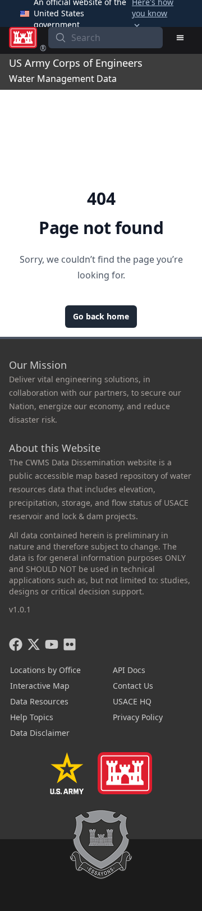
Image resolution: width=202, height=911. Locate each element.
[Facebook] (15, 644)
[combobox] (105, 37)
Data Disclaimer (40, 732)
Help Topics (31, 717)
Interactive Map (40, 685)
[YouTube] (51, 644)
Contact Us (133, 685)
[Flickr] (69, 644)
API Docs (129, 670)
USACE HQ (132, 701)
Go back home (101, 316)
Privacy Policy (138, 717)
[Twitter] (33, 644)
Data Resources (39, 701)
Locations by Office (45, 670)
